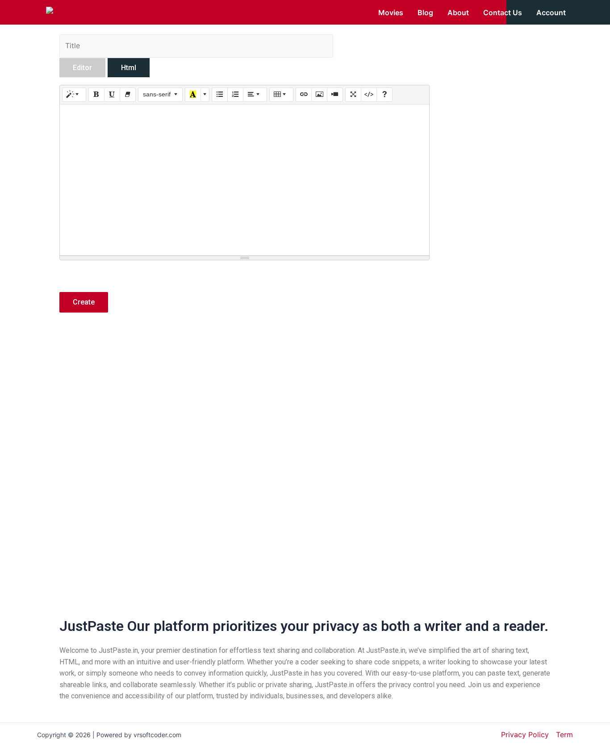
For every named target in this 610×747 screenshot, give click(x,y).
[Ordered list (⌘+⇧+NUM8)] (235, 95)
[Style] (74, 95)
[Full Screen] (353, 95)
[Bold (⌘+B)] (96, 95)
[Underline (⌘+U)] (112, 95)
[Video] (335, 95)
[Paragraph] (255, 95)
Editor (82, 67)
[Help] (384, 95)
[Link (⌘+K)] (304, 95)
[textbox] (244, 179)
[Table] (281, 95)
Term (564, 734)
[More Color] (205, 95)
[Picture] (319, 95)
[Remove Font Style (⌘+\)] (128, 95)
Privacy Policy (525, 734)
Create (84, 302)
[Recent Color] (193, 95)
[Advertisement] (244, 397)
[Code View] (369, 95)
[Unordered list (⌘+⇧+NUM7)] (220, 95)
